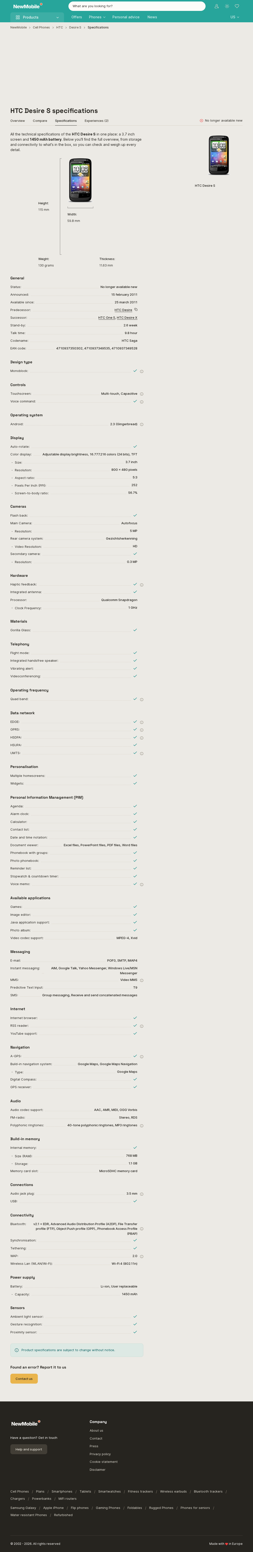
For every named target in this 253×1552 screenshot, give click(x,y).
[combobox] (137, 6)
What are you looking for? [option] (93, 6)
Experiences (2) (96, 121)
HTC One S (106, 317)
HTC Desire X (127, 317)
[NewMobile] (26, 6)
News (152, 17)
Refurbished (63, 1515)
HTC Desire (123, 310)
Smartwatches (109, 1491)
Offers (76, 17)
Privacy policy (100, 1454)
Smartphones (62, 1491)
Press (94, 1446)
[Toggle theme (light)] (227, 6)
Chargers (17, 1498)
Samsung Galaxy (23, 1508)
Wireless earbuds (173, 1491)
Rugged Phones (161, 1508)
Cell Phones (41, 27)
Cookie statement (104, 1462)
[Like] (236, 137)
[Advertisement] (126, 68)
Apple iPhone (53, 1508)
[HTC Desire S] (219, 155)
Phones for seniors (195, 1508)
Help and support (29, 1449)
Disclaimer (97, 1470)
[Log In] (216, 6)
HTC (59, 27)
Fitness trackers (140, 1491)
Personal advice (126, 17)
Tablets (85, 1491)
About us (96, 1430)
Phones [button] (95, 17)
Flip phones (80, 1508)
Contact (96, 1438)
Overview (17, 121)
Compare (40, 121)
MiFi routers (68, 1498)
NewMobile (18, 27)
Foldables (134, 1508)
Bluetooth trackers (208, 1491)
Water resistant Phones (28, 1515)
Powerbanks (41, 1498)
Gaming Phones (108, 1508)
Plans (40, 1491)
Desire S (75, 27)
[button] (235, 17)
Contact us (24, 1379)
